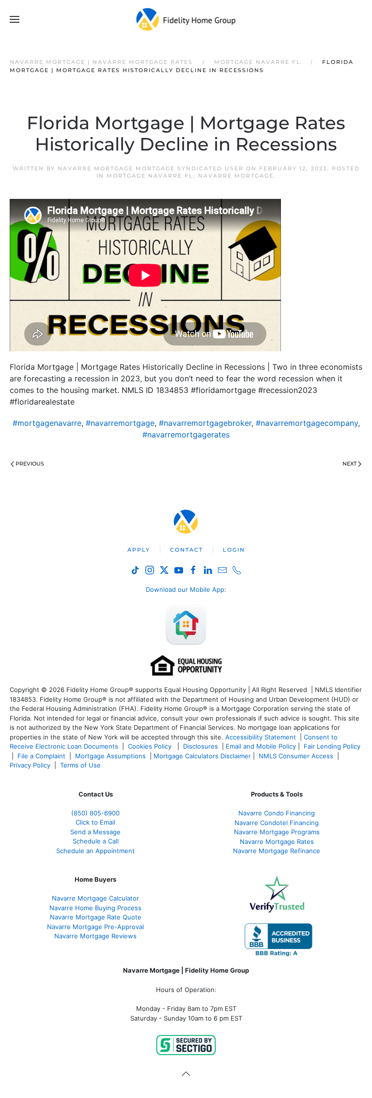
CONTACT (186, 549)
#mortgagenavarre (47, 423)
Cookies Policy (150, 746)
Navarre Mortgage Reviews (95, 936)
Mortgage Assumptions (110, 756)
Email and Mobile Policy (261, 746)
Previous (30, 463)
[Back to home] (186, 19)
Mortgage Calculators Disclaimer (202, 756)
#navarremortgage (120, 423)
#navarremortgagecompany (307, 423)
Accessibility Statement (260, 737)
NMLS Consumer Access (296, 756)
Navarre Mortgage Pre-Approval (95, 927)
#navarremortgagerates (186, 434)
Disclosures (200, 746)
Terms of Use (81, 765)
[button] (14, 19)
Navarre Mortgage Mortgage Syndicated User (151, 168)
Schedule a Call (96, 841)
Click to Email (95, 822)
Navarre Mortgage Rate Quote (95, 917)
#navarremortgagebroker (205, 423)
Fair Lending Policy (332, 746)
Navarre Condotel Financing (276, 823)
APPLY (138, 549)
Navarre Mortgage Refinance (276, 851)
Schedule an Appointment (95, 851)
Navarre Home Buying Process (95, 908)
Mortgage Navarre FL (150, 175)
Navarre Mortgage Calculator (95, 898)
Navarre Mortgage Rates (277, 841)
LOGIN (234, 549)
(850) (95, 813)
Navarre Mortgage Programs (277, 832)
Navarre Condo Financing (276, 813)
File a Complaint (42, 756)
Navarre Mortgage (236, 175)
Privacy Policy (30, 765)
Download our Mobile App (185, 589)
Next (349, 463)
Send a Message (95, 832)
